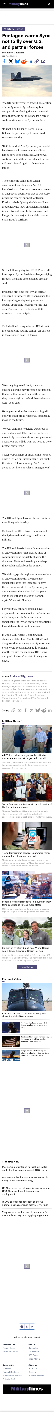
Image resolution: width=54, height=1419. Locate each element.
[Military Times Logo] (18, 4)
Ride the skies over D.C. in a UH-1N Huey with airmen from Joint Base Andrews (24, 1014)
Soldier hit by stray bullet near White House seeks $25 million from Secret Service (25, 949)
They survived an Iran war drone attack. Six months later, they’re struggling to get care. (25, 1213)
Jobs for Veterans (36, 1375)
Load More (27, 967)
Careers (32, 1371)
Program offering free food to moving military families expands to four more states (26, 903)
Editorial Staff (9, 1379)
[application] (27, 997)
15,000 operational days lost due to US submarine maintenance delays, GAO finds (25, 1203)
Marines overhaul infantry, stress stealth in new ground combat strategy (25, 1179)
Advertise (7, 1368)
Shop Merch (34, 1358)
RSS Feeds (33, 1355)
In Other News (11, 721)
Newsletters (33, 1351)
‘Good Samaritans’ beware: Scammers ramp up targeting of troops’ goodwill (26, 854)
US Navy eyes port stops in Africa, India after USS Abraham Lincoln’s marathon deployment (26, 1191)
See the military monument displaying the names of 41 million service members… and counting (36, 1039)
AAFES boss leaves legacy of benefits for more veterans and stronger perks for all (24, 756)
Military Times (13, 28)
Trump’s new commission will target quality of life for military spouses (27, 805)
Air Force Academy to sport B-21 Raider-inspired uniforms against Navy (34, 1025)
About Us (32, 1368)
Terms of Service (10, 1351)
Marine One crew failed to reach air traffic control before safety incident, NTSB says (24, 1168)
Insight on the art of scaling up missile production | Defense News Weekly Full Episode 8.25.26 (35, 1053)
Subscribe (33, 1347)
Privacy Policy (9, 1347)
